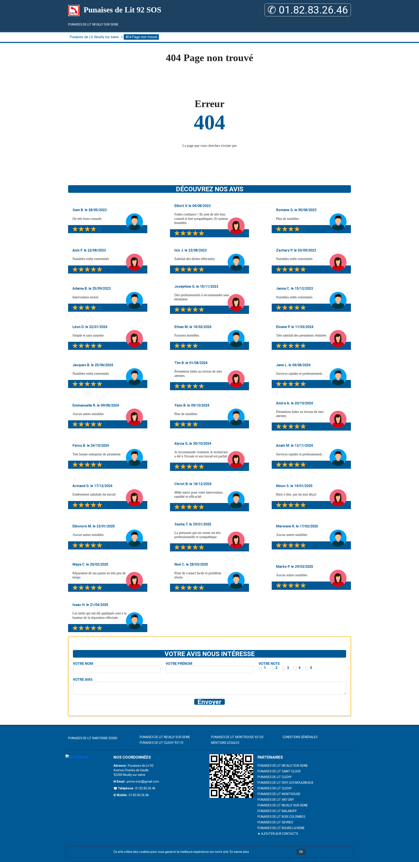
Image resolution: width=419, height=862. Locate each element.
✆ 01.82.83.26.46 (307, 10)
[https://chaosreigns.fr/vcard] (231, 776)
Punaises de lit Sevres (275, 822)
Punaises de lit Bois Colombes (281, 816)
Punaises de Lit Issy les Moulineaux (285, 782)
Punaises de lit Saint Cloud (279, 771)
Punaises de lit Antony (276, 799)
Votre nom (83, 664)
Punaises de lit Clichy (275, 788)
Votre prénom (179, 664)
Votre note (269, 664)
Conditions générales (300, 737)
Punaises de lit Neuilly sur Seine (283, 765)
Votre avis (83, 679)
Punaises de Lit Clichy (275, 777)
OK (301, 851)
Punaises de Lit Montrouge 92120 (237, 737)
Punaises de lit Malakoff (277, 811)
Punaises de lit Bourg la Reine (281, 828)
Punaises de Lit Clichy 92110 (161, 742)
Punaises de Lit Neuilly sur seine (93, 24)
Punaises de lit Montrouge (279, 794)
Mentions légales (225, 742)
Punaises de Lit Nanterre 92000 (92, 738)
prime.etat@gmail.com (143, 781)
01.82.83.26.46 (145, 788)
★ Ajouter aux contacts (278, 833)
